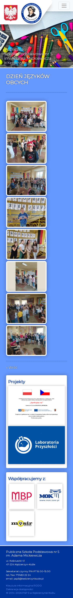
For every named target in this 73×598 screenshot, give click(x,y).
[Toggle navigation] (64, 6)
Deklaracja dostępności (19, 589)
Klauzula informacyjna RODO (24, 585)
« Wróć (11, 368)
